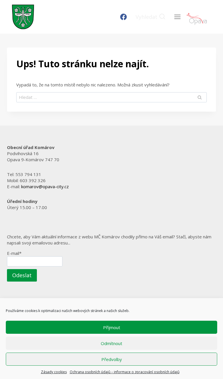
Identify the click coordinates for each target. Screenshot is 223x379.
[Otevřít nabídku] (177, 16)
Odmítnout (111, 343)
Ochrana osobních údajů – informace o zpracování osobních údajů (124, 371)
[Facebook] (123, 16)
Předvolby (111, 359)
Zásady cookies (54, 371)
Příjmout (111, 327)
